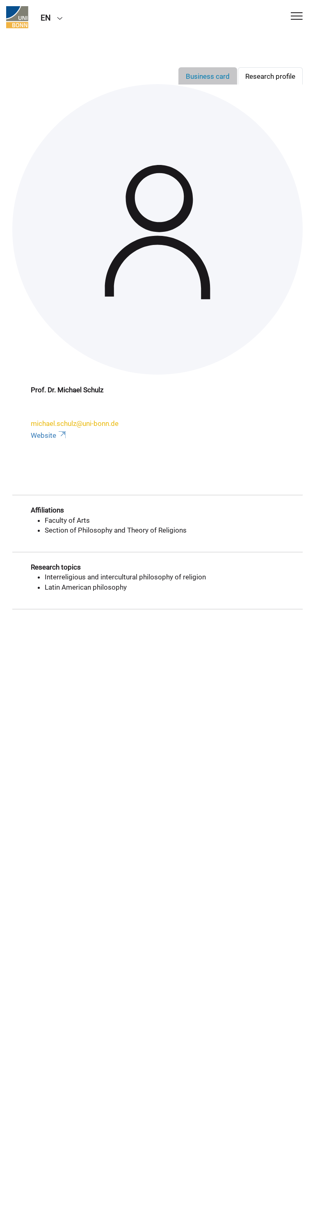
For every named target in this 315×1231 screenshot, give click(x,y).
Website (43, 435)
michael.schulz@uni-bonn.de (75, 423)
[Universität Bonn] (17, 17)
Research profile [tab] (270, 76)
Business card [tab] (208, 76)
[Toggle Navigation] (297, 16)
